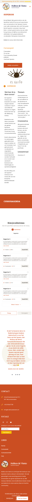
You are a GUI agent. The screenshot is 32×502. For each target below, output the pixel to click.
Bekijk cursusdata (13, 65)
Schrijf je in (9, 498)
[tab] (16, 86)
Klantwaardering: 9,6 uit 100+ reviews (13, 1)
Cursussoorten (6, 453)
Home (3, 446)
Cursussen (4, 449)
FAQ (2, 456)
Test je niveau (22, 498)
